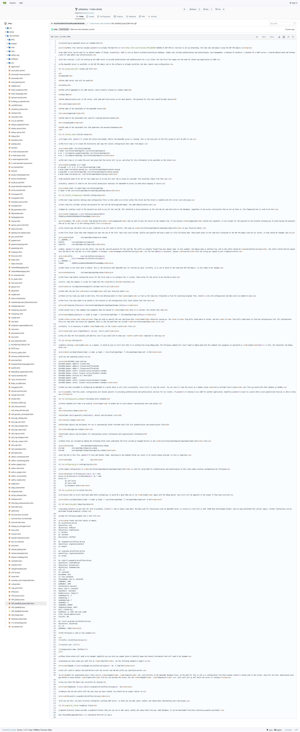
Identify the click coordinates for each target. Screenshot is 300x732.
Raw (257, 37)
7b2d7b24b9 (64, 29)
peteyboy (83, 9)
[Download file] (279, 37)
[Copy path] (135, 23)
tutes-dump (96, 9)
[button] (193, 9)
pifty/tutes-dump (88, 13)
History (272, 37)
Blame (264, 37)
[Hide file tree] (5, 23)
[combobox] (282, 23)
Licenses (288, 730)
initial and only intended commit (82, 29)
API (296, 730)
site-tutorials (105, 23)
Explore (13, 3)
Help (21, 3)
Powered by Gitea (9, 730)
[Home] (4, 3)
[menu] (269, 730)
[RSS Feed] (184, 9)
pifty (56, 29)
